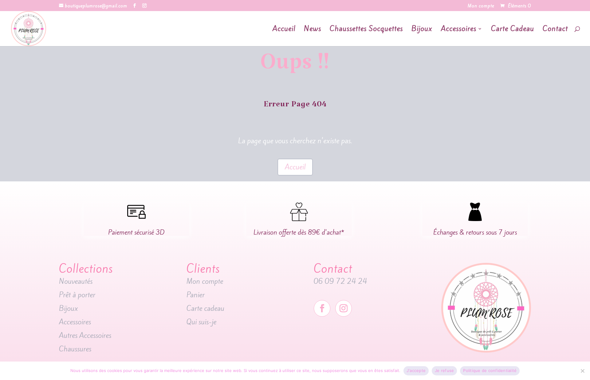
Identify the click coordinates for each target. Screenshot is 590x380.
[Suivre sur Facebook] (322, 308)
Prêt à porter (77, 295)
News (312, 30)
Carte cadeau (206, 308)
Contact (555, 30)
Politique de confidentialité (490, 370)
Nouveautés (76, 281)
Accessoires (458, 30)
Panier (196, 295)
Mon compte (481, 6)
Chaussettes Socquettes (366, 30)
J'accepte (416, 370)
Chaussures (75, 349)
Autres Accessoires (86, 335)
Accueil (284, 30)
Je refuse (444, 370)
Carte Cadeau (512, 30)
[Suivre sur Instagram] (343, 308)
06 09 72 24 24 (340, 281)
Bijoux (421, 30)
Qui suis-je (201, 322)
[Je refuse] (582, 371)
